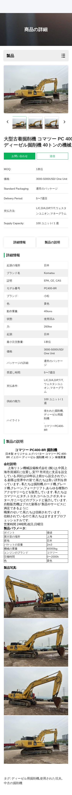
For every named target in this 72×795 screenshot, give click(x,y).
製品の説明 (52, 242)
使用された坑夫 (50, 778)
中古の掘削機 (13, 783)
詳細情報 (19, 242)
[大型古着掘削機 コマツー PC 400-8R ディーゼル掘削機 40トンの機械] (36, 89)
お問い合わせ (20, 156)
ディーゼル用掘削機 (25, 778)
